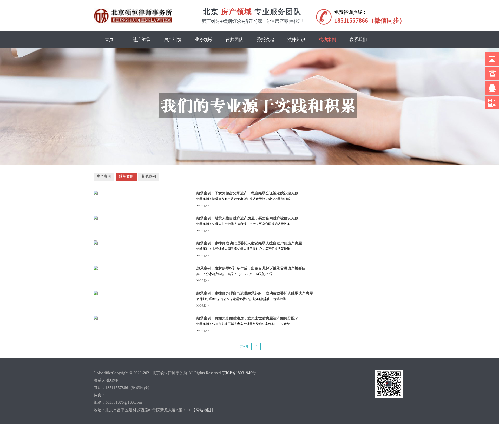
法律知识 (296, 39)
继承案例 (126, 176)
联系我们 (358, 39)
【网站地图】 (203, 410)
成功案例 (327, 39)
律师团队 (234, 39)
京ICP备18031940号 (239, 373)
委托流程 (265, 39)
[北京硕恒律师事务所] (133, 22)
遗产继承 (141, 39)
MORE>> (202, 206)
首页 (109, 39)
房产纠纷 (172, 39)
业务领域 (203, 39)
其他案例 (148, 176)
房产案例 (104, 176)
